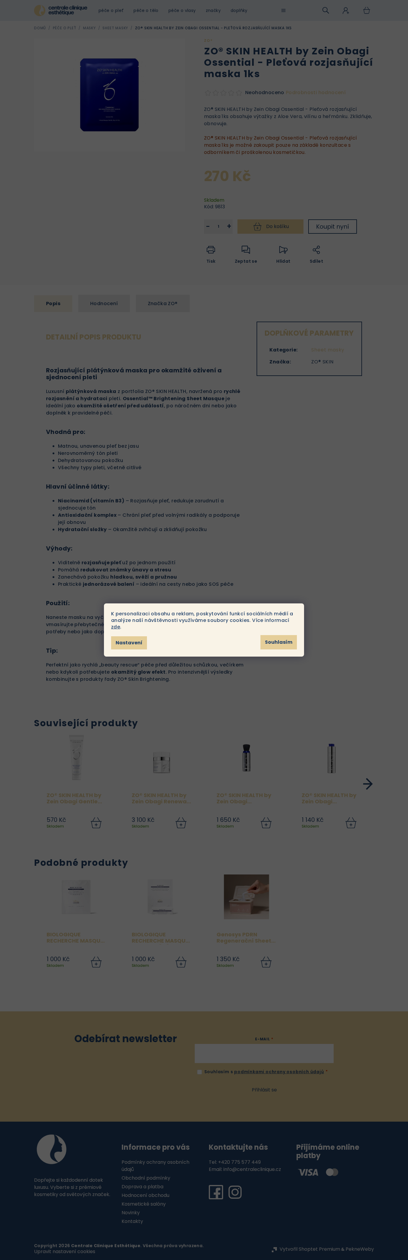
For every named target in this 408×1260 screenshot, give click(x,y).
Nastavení (129, 642)
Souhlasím (278, 642)
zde (115, 626)
